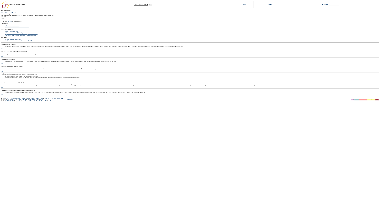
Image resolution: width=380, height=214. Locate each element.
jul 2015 (12, 100)
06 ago (15, 98)
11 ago (37, 98)
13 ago (45, 98)
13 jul (9, 99)
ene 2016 (45, 100)
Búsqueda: (325, 4)
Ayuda (244, 4)
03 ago (19, 99)
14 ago (49, 98)
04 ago (6, 98)
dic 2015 (40, 100)
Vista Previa (58, 99)
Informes (270, 4)
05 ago (10, 98)
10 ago (32, 98)
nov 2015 (34, 100)
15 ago (54, 98)
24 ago (33, 99)
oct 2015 (29, 100)
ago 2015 (18, 100)
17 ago (62, 98)
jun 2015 (7, 100)
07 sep (41, 99)
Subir (2, 48)
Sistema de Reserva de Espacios (9, 12)
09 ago (27, 98)
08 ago (23, 98)
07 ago (19, 98)
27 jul (15, 99)
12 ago (41, 98)
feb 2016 (50, 100)
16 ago (58, 98)
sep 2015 (24, 100)
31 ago (37, 99)
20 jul (12, 99)
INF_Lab (10, 21)
